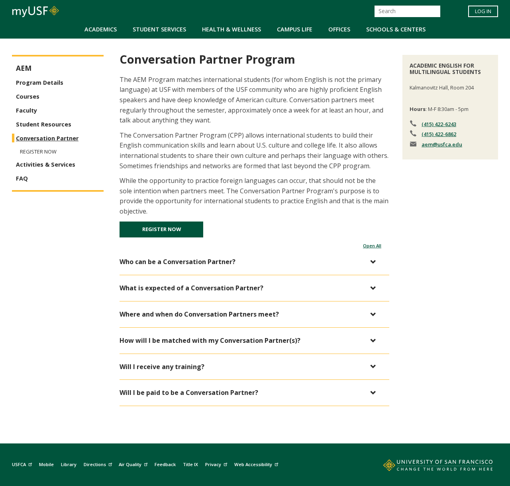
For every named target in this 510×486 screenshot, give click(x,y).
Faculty (26, 110)
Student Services (159, 29)
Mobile (46, 464)
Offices (339, 29)
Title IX (190, 464)
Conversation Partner (47, 138)
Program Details (39, 82)
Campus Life (294, 29)
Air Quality (130, 464)
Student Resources (43, 124)
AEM (23, 68)
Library (68, 464)
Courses (27, 96)
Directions (95, 464)
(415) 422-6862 (439, 134)
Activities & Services (45, 164)
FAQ (22, 178)
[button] (250, 262)
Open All (372, 246)
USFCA (19, 464)
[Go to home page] (429, 466)
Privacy (213, 464)
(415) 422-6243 (439, 124)
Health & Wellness (231, 29)
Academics (100, 29)
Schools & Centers (396, 29)
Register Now (161, 229)
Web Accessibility (253, 464)
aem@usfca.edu (442, 144)
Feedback (165, 464)
